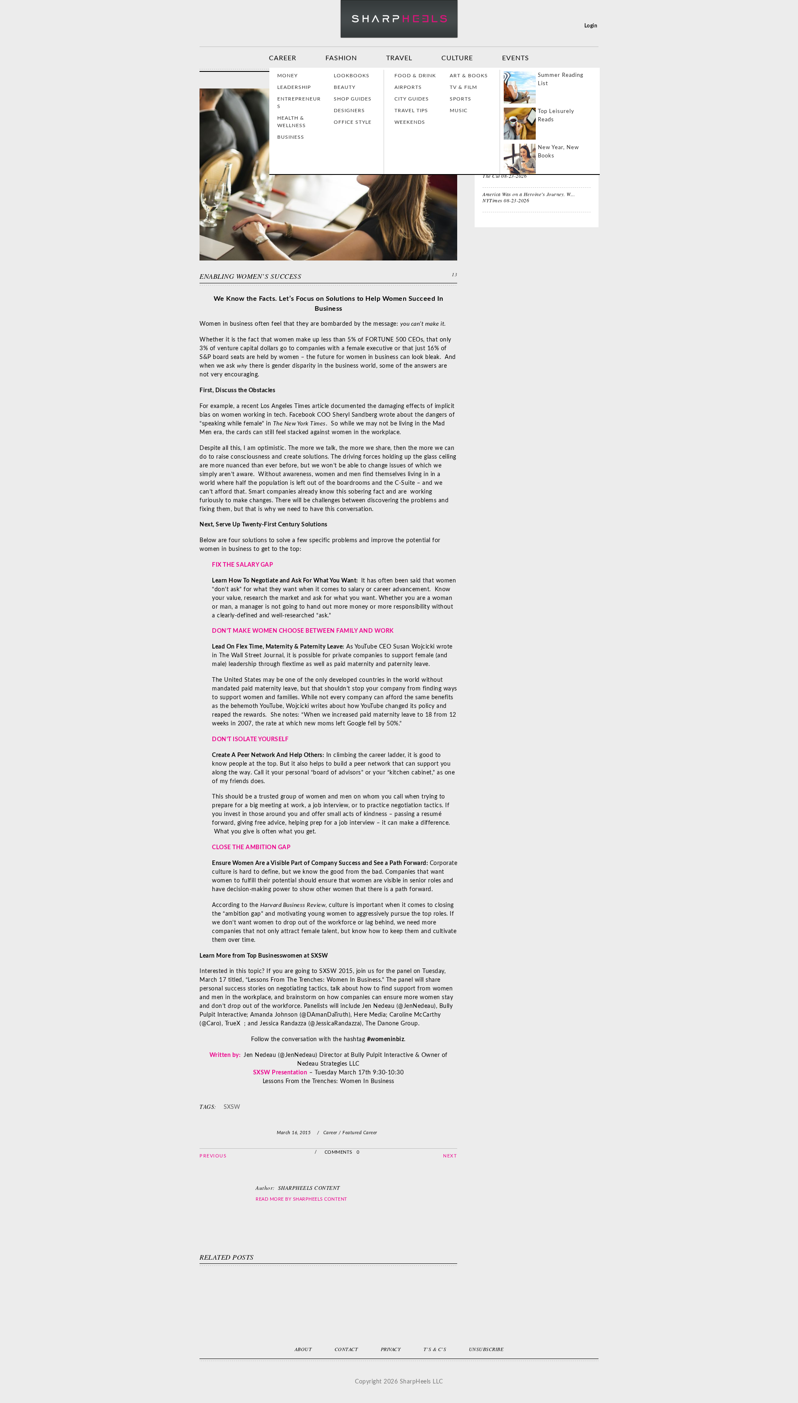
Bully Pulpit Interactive (382, 1055)
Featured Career (359, 1132)
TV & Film (463, 87)
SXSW (232, 1107)
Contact (346, 1349)
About (303, 1349)
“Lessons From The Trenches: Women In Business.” (315, 980)
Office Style (353, 122)
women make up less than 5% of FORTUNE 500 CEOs (348, 340)
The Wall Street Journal (251, 656)
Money (287, 75)
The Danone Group (391, 1024)
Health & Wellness (291, 121)
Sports (460, 98)
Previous (213, 1156)
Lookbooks (351, 75)
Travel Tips (411, 110)
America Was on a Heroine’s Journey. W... (529, 194)
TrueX (233, 1024)
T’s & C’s (435, 1349)
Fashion (341, 58)
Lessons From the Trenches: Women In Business (328, 1081)
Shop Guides (353, 98)
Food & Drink (415, 75)
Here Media (370, 1015)
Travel (399, 58)
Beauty (344, 87)
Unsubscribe (486, 1349)
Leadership (294, 87)
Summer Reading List (561, 79)
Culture (457, 58)
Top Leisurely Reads (556, 116)
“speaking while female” (232, 424)
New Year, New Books (558, 152)
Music (459, 110)
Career (282, 58)
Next (450, 1156)
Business (290, 137)
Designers (349, 110)
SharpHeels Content (320, 1199)
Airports (408, 87)
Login (591, 25)
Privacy (391, 1349)
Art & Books (469, 75)
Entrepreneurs (299, 102)
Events (515, 58)
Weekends (409, 122)
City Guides (411, 98)
